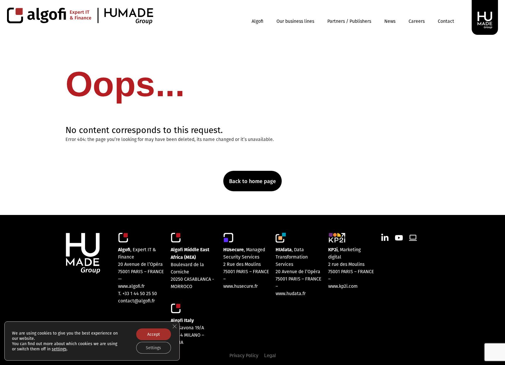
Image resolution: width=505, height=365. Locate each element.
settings (59, 349)
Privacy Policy (243, 355)
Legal (270, 355)
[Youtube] (399, 238)
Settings (153, 348)
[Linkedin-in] (385, 238)
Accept (153, 334)
